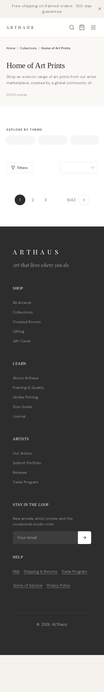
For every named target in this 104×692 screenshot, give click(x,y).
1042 (71, 199)
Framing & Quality (28, 387)
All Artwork (22, 302)
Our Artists (22, 453)
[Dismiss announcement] (99, 9)
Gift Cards (22, 341)
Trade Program (25, 482)
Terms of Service (27, 585)
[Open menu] (93, 27)
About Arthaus (25, 378)
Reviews (20, 472)
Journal (19, 416)
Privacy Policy (58, 585)
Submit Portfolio (27, 462)
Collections (28, 48)
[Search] (72, 27)
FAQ (16, 571)
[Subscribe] (84, 537)
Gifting (18, 331)
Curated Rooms (27, 321)
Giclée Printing (25, 397)
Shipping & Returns (40, 571)
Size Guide (22, 406)
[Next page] (84, 200)
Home (10, 48)
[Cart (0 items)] (82, 27)
